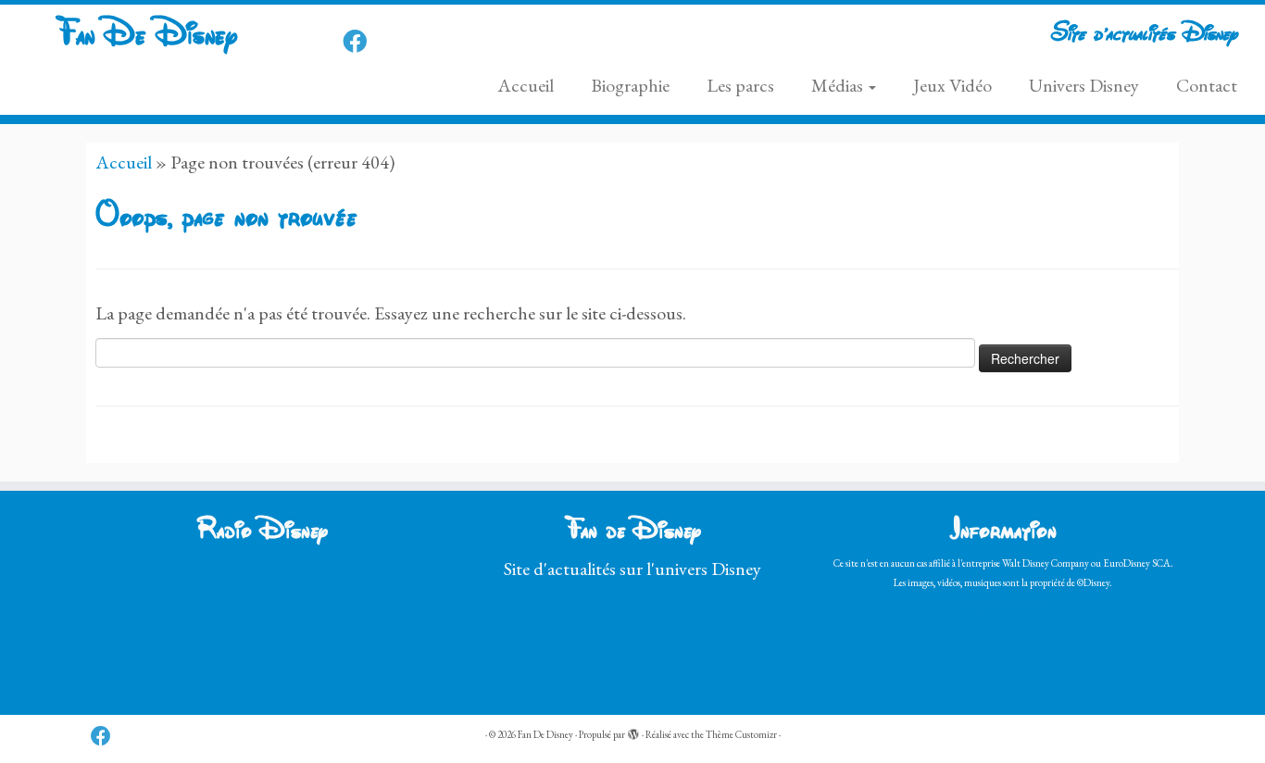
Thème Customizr (741, 734)
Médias (839, 85)
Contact (1206, 85)
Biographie (630, 85)
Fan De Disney (146, 36)
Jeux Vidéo (952, 85)
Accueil (525, 85)
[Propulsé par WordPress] (633, 731)
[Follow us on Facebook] (361, 41)
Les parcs (740, 85)
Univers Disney (1084, 85)
